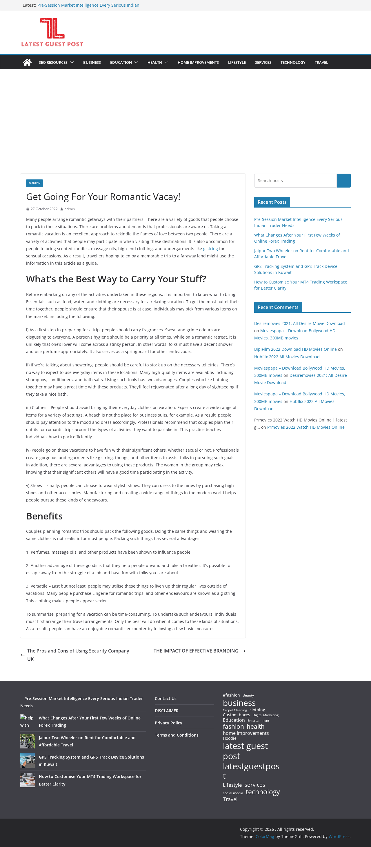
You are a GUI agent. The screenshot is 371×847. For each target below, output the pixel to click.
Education (234, 720)
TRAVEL (321, 62)
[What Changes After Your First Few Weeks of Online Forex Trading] (27, 721)
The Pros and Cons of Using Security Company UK (78, 655)
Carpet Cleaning (235, 710)
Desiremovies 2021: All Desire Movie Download (299, 323)
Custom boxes (236, 715)
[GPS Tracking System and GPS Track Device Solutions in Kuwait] (27, 760)
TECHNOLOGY (293, 62)
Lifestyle (232, 785)
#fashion (231, 694)
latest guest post (245, 751)
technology (263, 792)
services (255, 784)
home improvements (246, 733)
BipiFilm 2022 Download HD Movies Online (295, 349)
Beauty (248, 695)
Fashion (34, 183)
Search (344, 180)
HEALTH (155, 62)
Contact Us (166, 698)
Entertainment (258, 721)
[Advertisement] (185, 130)
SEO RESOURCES (53, 62)
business (239, 703)
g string (210, 248)
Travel (230, 799)
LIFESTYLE (237, 62)
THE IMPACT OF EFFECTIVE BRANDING (196, 651)
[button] (71, 62)
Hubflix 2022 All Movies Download (287, 356)
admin (70, 208)
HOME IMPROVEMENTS (198, 62)
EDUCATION (121, 62)
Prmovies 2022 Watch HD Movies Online (306, 427)
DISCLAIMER (167, 710)
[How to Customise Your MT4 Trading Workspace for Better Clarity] (27, 780)
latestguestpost (251, 771)
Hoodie (230, 738)
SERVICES (263, 62)
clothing (257, 710)
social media (233, 793)
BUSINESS (92, 62)
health (256, 726)
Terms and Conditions (177, 735)
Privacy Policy (168, 723)
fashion (233, 726)
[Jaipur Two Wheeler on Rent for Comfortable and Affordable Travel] (27, 741)
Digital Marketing (266, 715)
